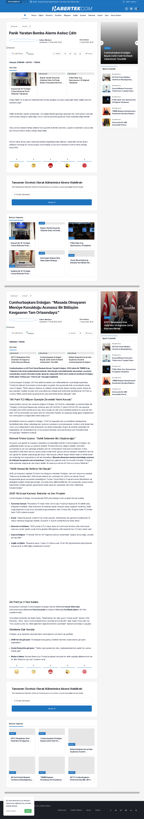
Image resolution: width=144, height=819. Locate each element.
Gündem (58, 15)
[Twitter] (116, 810)
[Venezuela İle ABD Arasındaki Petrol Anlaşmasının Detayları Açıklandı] (119, 122)
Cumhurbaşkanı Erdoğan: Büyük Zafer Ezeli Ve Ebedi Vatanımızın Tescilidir (118, 55)
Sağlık (75, 15)
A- (80, 54)
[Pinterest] (136, 810)
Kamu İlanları (116, 15)
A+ (75, 54)
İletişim (98, 810)
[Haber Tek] (72, 8)
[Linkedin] (131, 810)
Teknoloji (91, 15)
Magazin (67, 15)
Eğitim (41, 15)
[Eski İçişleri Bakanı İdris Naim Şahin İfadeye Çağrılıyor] (52, 263)
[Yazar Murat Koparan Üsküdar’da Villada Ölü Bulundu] (81, 263)
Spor (107, 15)
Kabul (28, 811)
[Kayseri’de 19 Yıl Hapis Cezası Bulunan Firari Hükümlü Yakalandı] (22, 235)
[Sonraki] (26, 2)
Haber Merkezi (45, 40)
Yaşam (100, 15)
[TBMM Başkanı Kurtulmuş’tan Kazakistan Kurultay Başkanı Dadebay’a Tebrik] (119, 111)
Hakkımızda (61, 810)
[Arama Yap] (126, 8)
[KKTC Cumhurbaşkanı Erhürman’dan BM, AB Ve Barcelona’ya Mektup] (81, 770)
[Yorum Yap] (70, 54)
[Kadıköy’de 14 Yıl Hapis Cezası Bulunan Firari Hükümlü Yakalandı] (22, 263)
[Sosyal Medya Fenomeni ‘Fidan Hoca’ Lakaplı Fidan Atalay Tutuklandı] (119, 88)
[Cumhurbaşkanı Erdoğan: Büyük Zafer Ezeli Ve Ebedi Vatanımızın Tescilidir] (119, 43)
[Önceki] (23, 2)
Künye (88, 810)
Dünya (33, 15)
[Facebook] (110, 810)
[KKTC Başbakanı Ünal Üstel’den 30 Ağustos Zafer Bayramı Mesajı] (22, 741)
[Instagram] (121, 810)
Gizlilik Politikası (11, 811)
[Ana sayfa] (25, 15)
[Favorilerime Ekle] (65, 54)
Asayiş (24, 26)
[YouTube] (126, 810)
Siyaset (83, 15)
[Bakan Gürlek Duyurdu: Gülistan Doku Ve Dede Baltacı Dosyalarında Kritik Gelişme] (52, 235)
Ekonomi (49, 15)
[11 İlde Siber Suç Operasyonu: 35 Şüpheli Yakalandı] (81, 235)
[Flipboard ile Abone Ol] (30, 54)
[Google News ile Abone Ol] (17, 54)
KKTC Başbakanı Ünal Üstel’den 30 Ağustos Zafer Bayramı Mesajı (118, 325)
